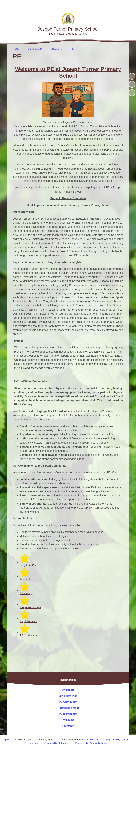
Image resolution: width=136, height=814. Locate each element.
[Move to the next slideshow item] (132, 92)
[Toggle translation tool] (112, 4)
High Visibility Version (117, 739)
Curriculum (35, 49)
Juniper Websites (91, 739)
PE (72, 49)
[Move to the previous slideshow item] (132, 84)
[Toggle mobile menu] (131, 4)
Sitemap (33, 743)
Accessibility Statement (56, 743)
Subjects (56, 49)
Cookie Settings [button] (98, 743)
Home (16, 49)
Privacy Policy (82, 743)
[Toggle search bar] (121, 4)
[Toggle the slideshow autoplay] (132, 76)
